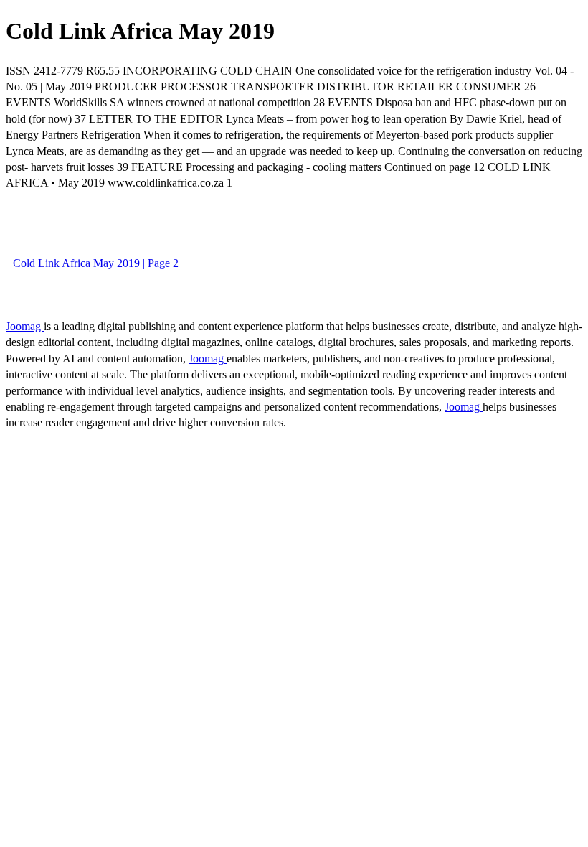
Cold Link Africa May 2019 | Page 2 (96, 263)
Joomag (25, 326)
